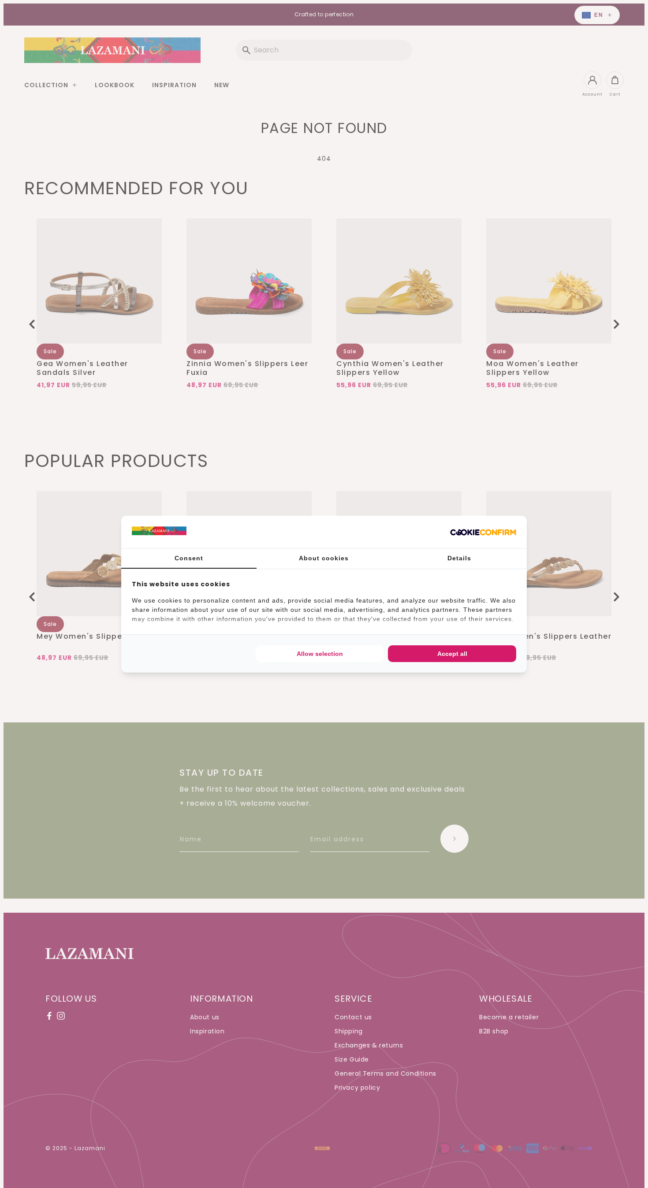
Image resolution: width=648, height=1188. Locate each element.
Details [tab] (459, 558)
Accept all (452, 653)
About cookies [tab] (324, 558)
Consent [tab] (189, 558)
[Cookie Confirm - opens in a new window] (483, 531)
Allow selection (320, 653)
